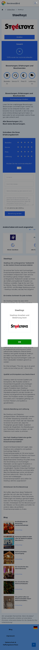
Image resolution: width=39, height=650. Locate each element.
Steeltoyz (19, 310)
